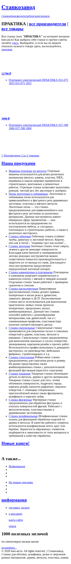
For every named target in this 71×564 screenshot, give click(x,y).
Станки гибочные (20, 236)
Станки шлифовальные (23, 416)
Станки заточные (19, 246)
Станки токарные (20, 373)
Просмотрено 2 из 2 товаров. (22, 155)
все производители (47, 23)
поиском (6, 49)
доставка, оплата (19, 507)
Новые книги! (15, 443)
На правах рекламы (21, 482)
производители (19, 16)
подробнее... (9, 547)
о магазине (15, 513)
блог (32, 16)
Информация (17, 466)
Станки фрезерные (20, 399)
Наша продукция (18, 163)
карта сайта (16, 520)
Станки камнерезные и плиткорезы (31, 272)
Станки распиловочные (23, 288)
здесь (15, 42)
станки (5, 16)
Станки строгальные (21, 357)
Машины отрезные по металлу (28, 171)
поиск (46, 16)
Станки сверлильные (22, 327)
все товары (12, 28)
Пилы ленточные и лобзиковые (28, 193)
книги (38, 16)
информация (14, 500)
